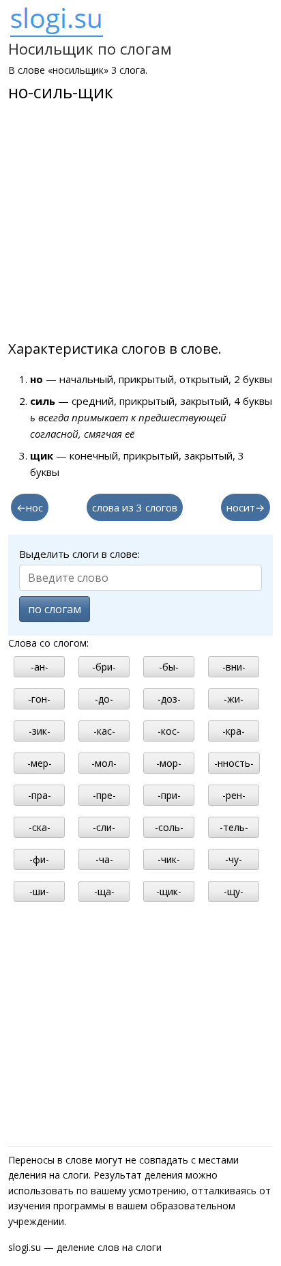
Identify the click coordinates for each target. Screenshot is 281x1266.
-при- (169, 795)
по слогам (54, 609)
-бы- (169, 666)
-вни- (234, 666)
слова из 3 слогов (134, 507)
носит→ (245, 507)
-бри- (104, 666)
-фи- (39, 859)
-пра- (39, 795)
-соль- (169, 827)
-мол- (104, 763)
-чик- (169, 859)
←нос (29, 507)
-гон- (39, 698)
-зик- (39, 731)
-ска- (39, 827)
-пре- (104, 795)
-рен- (234, 795)
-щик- (168, 891)
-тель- (234, 827)
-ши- (39, 891)
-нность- (234, 763)
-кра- (233, 731)
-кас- (104, 731)
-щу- (233, 891)
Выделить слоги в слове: (79, 554)
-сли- (104, 827)
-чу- (233, 859)
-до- (104, 698)
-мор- (168, 763)
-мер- (39, 763)
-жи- (233, 698)
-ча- (104, 859)
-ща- (104, 891)
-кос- (169, 731)
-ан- (39, 666)
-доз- (169, 698)
